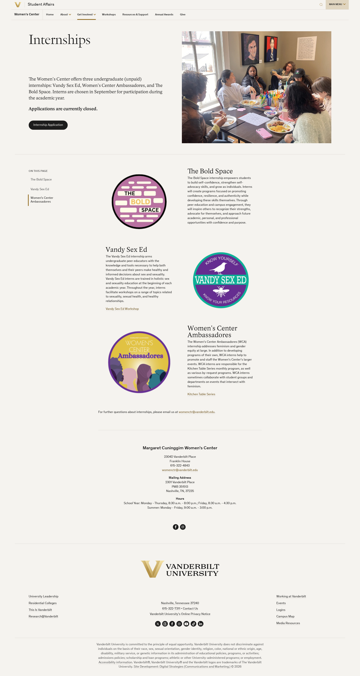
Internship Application (48, 125)
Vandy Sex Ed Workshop (122, 309)
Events (281, 603)
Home (50, 14)
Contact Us (190, 608)
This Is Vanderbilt (40, 610)
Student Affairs (41, 5)
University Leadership (43, 596)
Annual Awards (164, 14)
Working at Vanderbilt (291, 596)
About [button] (64, 14)
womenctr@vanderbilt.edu (196, 412)
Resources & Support (135, 14)
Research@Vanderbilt (43, 616)
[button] (337, 4)
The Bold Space (41, 179)
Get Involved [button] (85, 14)
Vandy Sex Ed (40, 189)
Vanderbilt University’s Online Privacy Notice (180, 614)
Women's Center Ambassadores (42, 200)
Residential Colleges (43, 603)
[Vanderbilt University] (18, 4)
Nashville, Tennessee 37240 (180, 603)
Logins (280, 610)
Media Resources (288, 623)
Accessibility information (115, 662)
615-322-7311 (171, 608)
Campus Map (285, 616)
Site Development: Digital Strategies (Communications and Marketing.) (182, 667)
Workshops (109, 14)
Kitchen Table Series (201, 394)
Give (182, 14)
